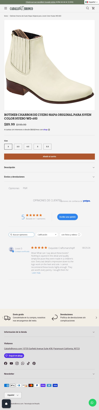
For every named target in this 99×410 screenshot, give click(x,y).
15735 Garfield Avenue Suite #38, (38, 348)
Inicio (6, 16)
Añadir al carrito (49, 156)
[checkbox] (71, 234)
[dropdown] (47, 234)
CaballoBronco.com (13, 348)
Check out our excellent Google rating (40, 2)
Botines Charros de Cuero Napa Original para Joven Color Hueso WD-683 (35, 16)
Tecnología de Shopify (32, 404)
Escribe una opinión (67, 217)
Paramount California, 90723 (66, 348)
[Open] (6, 403)
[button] (91, 2)
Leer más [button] (36, 272)
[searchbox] (21, 234)
